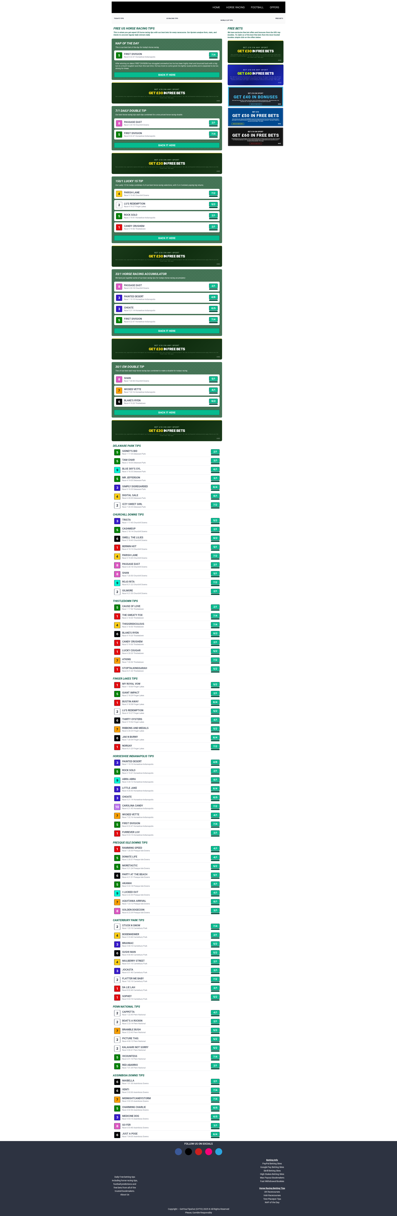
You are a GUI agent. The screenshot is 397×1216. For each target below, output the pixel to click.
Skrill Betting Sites (272, 1170)
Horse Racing (235, 7)
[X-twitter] (188, 1151)
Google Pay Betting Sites (272, 1167)
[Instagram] (208, 1151)
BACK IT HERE (167, 74)
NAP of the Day (272, 1202)
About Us (124, 1194)
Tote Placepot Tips (272, 1199)
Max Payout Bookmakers (272, 1177)
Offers (274, 7)
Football (257, 7)
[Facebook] (178, 1151)
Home (216, 7)
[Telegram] (218, 1151)
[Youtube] (198, 1151)
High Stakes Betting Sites (272, 1174)
